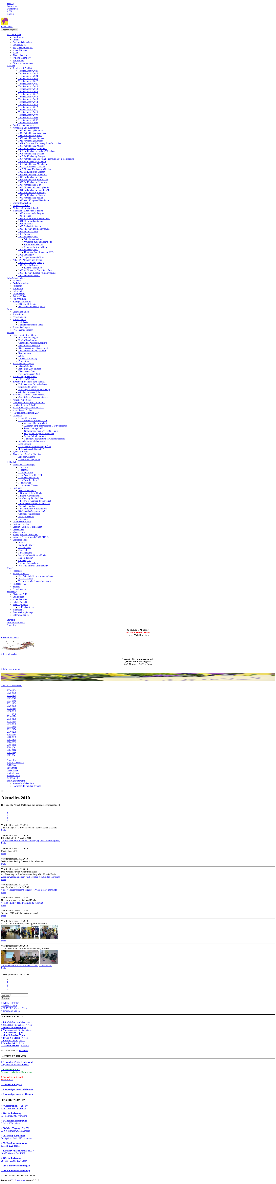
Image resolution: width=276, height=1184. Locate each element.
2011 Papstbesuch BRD (29, 275)
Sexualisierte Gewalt (27, 387)
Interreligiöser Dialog (22, 410)
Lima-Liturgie (24, 444)
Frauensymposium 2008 (29, 374)
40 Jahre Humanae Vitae (29, 392)
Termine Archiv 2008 (28, 117)
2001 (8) (11, 755)
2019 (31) (11, 708)
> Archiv (25, 1045)
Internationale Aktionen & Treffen (28, 210)
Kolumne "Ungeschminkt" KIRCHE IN (31, 537)
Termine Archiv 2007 (28, 120)
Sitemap (10, 3)
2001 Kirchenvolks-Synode (30, 221)
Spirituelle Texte (20, 540)
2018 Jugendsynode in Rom (31, 257)
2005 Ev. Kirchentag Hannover (32, 182)
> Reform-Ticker (9, 1040)
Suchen (5, 998)
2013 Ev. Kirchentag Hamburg (32, 161)
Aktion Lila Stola (26, 366)
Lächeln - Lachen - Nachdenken (27, 527)
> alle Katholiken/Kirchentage (15, 1170)
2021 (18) (11, 703)
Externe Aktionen (21, 615)
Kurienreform (24, 353)
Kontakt (10, 14)
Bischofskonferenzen (28, 340)
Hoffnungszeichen (21, 524)
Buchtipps (17, 488)
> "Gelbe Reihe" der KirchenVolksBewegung (22, 903)
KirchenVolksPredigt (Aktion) (32, 350)
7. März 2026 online (14, 1122)
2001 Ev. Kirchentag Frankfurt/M (33, 190)
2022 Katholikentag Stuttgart (31, 138)
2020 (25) (11, 706)
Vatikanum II (24, 519)
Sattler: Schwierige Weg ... (36, 436)
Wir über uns (18, 60)
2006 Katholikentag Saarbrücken (33, 179)
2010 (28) (11, 732)
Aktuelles (17, 280)
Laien (21, 356)
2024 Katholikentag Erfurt (30, 135)
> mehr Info (51, 890)
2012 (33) (11, 726)
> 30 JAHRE (14, 1008)
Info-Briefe (18, 288)
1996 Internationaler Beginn (31, 213)
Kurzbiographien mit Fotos (30, 324)
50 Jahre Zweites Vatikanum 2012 (28, 407)
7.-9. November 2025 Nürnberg (15, 1129)
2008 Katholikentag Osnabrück (32, 174)
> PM (4, 890)
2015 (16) (11, 719)
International (7, 26)
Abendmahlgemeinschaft (35, 423)
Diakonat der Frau (26, 371)
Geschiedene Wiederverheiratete (33, 397)
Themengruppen (20, 604)
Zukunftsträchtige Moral (29, 459)
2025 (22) (11, 693)
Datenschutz (12, 8)
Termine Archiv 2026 (28, 73)
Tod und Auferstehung (28, 563)
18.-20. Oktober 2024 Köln (17, 1151)
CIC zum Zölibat (26, 379)
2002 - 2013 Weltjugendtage (31, 262)
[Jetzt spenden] (138, 680)
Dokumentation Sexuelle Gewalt (33, 384)
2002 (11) (11, 752)
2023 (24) (11, 698)
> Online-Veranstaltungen (13, 1027)
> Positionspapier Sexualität (19, 890)
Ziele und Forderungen (23, 63)
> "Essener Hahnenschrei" (26, 965)
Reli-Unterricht (19, 299)
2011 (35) (11, 729)
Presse (10, 309)
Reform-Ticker (19, 296)
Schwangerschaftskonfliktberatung (34, 389)
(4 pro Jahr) (13, 1022)
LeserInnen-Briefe (21, 312)
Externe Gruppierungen (23, 612)
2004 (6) (11, 747)
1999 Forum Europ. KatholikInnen (34, 218)
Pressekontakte (19, 317)
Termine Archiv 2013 (28, 104)
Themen (10, 332)
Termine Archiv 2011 (28, 109)
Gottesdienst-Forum (22, 521)
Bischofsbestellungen (28, 337)
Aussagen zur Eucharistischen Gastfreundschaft (45, 426)
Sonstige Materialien (22, 301)
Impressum (12, 6)
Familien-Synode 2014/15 (24, 405)
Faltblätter (17, 286)
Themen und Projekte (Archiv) (27, 454)
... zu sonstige (24, 483)
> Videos (5, 1030)
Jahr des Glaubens (26, 457)
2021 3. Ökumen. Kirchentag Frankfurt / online (39, 143)
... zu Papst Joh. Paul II (28, 480)
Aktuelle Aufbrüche (22, 400)
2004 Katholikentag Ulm (29, 185)
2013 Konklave (25, 234)
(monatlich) (12, 1025)
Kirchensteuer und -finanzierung (33, 348)
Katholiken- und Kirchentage (26, 128)
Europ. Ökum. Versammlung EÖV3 (34, 446)
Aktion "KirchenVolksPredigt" (27, 208)
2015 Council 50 (26, 254)
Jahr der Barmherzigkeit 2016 (26, 413)
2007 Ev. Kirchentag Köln (30, 177)
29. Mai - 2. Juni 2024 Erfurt (14, 1159)
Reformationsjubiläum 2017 (31, 449)
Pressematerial (19, 319)
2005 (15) (11, 745)
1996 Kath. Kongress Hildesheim (33, 200)
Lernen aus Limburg (27, 358)
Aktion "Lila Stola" (21, 205)
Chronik (16, 39)
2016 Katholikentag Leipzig (31, 153)
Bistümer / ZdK (20, 594)
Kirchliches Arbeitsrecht (29, 345)
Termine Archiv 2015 (28, 99)
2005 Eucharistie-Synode (29, 226)
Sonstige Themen (26, 516)
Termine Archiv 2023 (28, 78)
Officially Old (24, 560)
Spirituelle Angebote (22, 203)
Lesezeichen (18, 529)
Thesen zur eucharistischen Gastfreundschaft (44, 438)
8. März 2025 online (14, 1144)
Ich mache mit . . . (21, 573)
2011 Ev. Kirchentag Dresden (31, 166)
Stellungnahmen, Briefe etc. (25, 534)
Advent (21, 542)
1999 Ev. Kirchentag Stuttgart (31, 195)
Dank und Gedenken (22, 42)
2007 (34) (11, 739)
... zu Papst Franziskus (28, 477)
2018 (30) (11, 711)
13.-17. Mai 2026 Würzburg (14, 1114)
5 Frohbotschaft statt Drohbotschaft (29, 394)
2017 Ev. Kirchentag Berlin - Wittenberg (36, 151)
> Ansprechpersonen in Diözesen (17, 1089)
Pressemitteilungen (21, 327)
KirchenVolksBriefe (33, 267)
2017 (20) (11, 713)
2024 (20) (11, 695)
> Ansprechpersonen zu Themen (17, 1094)
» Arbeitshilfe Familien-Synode (27, 786)
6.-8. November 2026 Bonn (14, 1107)
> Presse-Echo (39, 890)
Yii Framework (18, 1180)
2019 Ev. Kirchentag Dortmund (32, 148)
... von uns (23, 467)
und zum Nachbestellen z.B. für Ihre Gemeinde (30, 877)
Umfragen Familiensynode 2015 (38, 252)
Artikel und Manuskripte (24, 464)
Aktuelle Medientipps (28, 304)
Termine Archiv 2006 (28, 122)
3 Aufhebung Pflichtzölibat (25, 376)
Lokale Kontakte (20, 602)
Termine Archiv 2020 (28, 86)
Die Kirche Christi (26, 545)
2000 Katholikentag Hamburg (32, 192)
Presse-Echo (18, 314)
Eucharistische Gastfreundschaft (32, 420)
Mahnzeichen (19, 532)
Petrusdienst (23, 361)
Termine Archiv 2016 (28, 96)
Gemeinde (23, 550)
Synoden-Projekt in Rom (35, 247)
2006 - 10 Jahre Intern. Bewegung (33, 229)
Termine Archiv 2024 (28, 76)
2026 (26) (11, 690)
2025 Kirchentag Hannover (30, 130)
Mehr (3, 830)
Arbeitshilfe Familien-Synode (31, 306)
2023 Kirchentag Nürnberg (30, 140)
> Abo (29, 1022)
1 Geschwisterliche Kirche (25, 335)
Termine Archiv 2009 (28, 115)
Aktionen (11, 65)
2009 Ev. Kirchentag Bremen (31, 172)
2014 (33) (11, 721)
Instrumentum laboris (33, 244)
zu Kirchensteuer (26, 607)
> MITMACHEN (9, 1005)
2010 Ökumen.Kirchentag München (34, 169)
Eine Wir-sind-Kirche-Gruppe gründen (35, 576)
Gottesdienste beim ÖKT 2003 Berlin (41, 431)
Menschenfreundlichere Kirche (32, 555)
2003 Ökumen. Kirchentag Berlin (33, 187)
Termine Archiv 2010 (28, 112)
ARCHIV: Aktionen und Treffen (27, 260)
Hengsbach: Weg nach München (39, 433)
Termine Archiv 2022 (28, 81)
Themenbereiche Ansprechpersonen (34, 581)
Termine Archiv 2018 (28, 91)
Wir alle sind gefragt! (33, 239)
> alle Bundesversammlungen (15, 1165)
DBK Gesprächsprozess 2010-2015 (29, 402)
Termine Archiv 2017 (28, 94)
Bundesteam (18, 37)
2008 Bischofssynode (28, 231)
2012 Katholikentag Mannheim (32, 164)
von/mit (21, 1030)
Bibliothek (11, 462)
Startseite (11, 620)
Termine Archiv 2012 (28, 107)
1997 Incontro (24, 216)
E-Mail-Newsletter (21, 283)
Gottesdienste (19, 293)
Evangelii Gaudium (27, 506)
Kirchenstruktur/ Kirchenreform (32, 508)
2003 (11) (11, 750)
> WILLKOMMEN (10, 1003)
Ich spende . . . (19, 584)
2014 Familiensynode (28, 236)
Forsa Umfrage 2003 (33, 428)
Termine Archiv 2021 (28, 83)
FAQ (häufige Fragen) (23, 47)
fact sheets (23, 322)
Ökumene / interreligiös (29, 514)
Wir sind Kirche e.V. (22, 58)
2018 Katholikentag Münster (31, 146)
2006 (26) (11, 742)
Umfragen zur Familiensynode (38, 242)
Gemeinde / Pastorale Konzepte (32, 343)
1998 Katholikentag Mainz (30, 197)
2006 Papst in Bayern (28, 265)
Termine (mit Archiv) (22, 68)
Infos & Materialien (16, 278)
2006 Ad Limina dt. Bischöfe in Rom (35, 270)
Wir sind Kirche (14, 34)
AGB (9, 11)
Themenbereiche (20, 55)
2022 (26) (11, 700)
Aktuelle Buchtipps (27, 490)
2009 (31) (11, 734)
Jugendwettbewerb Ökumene (31, 441)
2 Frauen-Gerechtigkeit (23, 363)
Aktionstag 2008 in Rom (29, 369)
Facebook (17, 571)
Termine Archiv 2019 (28, 89)
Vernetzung (12, 591)
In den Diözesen (20, 50)
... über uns (23, 470)
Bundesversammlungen (23, 125)
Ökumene (17, 415)
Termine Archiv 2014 (28, 102)
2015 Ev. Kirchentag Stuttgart (31, 156)
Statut (15, 52)
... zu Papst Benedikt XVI (30, 475)
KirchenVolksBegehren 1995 (31, 511)
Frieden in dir (24, 547)
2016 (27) (11, 716)
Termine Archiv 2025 (28, 71)
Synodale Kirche (20, 451)
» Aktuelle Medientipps (23, 783)
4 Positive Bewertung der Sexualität (29, 381)
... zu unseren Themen (28, 485)
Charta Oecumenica (27, 418)
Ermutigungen (19, 45)
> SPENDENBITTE (10, 1011)
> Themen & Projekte (11, 1084)
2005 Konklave (25, 223)
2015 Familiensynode (28, 249)
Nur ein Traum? (25, 558)
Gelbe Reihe (18, 291)
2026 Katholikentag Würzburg (32, 133)
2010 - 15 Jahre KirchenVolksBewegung (36, 273)
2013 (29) (11, 724)
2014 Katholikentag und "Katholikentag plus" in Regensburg (46, 159)
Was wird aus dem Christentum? (33, 565)
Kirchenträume (25, 552)
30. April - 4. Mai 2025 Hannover (16, 1137)
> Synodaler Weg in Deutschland (17, 1062)
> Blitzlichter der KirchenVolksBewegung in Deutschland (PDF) (30, 840)
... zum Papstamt (25, 472)
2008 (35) (11, 737)
